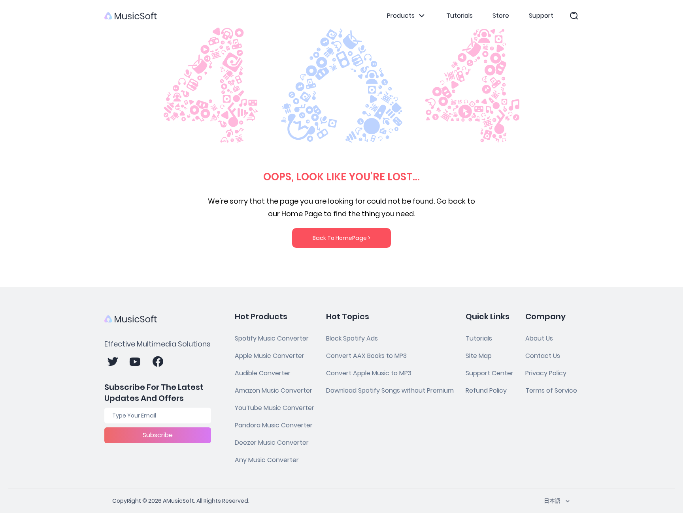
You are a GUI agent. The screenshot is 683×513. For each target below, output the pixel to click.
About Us (539, 338)
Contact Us (542, 355)
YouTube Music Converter (274, 407)
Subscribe (158, 435)
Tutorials (459, 15)
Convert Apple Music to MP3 (368, 373)
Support (541, 15)
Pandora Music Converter (274, 425)
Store (500, 15)
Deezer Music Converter (272, 442)
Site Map (479, 355)
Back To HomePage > (341, 238)
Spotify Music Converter (272, 338)
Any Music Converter (267, 459)
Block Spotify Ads (352, 338)
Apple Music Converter (269, 355)
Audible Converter (263, 373)
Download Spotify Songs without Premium (390, 390)
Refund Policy (486, 390)
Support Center (489, 373)
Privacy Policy (545, 373)
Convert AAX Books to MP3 (366, 355)
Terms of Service (551, 390)
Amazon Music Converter (273, 390)
